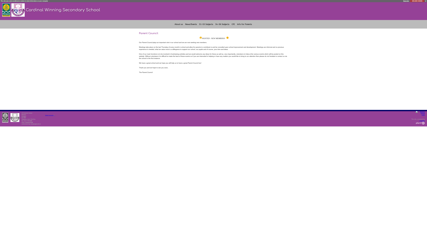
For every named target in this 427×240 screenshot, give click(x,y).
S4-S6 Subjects (222, 24)
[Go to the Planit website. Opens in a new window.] (420, 126)
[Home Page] (18, 10)
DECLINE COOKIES (417, 1)
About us (179, 24)
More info (406, 1)
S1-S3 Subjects (206, 24)
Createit (422, 121)
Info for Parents (244, 24)
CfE (233, 24)
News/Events (191, 24)
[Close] (426, 1)
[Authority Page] (6, 10)
